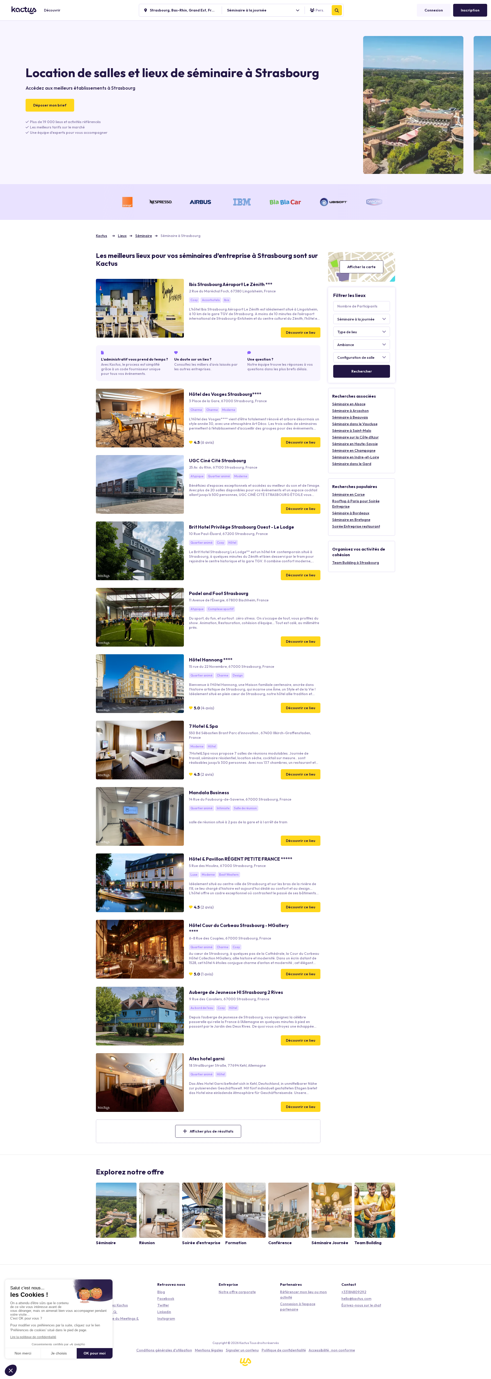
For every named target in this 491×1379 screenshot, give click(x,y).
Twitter (163, 1305)
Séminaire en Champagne (353, 450)
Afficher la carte (361, 267)
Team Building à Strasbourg (355, 562)
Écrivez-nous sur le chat (361, 1305)
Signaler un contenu (242, 1350)
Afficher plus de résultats (211, 1131)
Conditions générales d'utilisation (164, 1350)
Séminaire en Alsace (348, 404)
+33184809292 (353, 1292)
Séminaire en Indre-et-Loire (355, 457)
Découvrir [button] (52, 10)
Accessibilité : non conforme (332, 1350)
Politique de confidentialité (284, 1350)
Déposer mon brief (49, 105)
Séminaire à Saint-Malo (351, 430)
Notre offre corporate (237, 1292)
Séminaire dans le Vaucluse (354, 424)
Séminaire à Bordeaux (350, 513)
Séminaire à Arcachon (350, 410)
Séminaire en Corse (348, 494)
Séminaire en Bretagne (351, 519)
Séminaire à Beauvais (350, 417)
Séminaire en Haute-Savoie (355, 444)
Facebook (165, 1298)
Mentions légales (209, 1350)
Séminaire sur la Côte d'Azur (355, 437)
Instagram (166, 1318)
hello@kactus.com (356, 1298)
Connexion (434, 10)
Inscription (470, 10)
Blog (161, 1292)
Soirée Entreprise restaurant (356, 526)
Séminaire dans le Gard (351, 463)
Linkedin (164, 1312)
